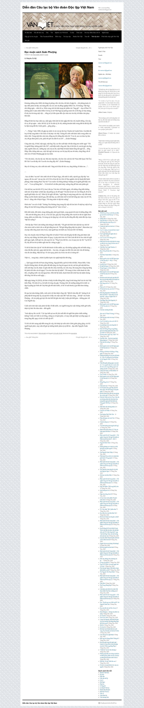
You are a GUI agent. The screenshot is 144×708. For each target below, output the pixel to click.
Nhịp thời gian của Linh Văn (107, 418)
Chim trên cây (103, 386)
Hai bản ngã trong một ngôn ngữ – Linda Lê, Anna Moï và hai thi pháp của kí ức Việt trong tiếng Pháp (109, 644)
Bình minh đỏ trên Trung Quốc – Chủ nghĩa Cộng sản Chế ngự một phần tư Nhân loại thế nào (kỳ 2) (109, 596)
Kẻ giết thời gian (104, 266)
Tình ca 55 (102, 287)
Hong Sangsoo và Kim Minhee (108, 268)
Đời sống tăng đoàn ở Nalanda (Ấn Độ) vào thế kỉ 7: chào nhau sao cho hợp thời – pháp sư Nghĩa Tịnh (109, 294)
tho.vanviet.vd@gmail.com (105, 70)
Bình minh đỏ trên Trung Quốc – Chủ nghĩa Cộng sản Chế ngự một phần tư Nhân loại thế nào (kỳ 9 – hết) (109, 437)
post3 (46, 55)
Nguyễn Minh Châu (105, 443)
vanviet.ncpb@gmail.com (104, 78)
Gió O (101, 680)
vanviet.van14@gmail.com (105, 63)
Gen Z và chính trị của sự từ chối (108, 321)
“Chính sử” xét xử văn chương (107, 650)
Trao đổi (87, 36)
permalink (74, 333)
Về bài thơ (107, 289)
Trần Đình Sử (103, 695)
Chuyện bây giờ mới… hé (84, 48)
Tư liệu (72, 32)
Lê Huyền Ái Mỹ (57, 333)
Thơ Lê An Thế (104, 617)
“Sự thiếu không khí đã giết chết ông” (109, 425)
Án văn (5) (103, 627)
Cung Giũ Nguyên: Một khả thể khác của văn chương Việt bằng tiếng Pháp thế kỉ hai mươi (109, 621)
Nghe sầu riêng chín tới (106, 494)
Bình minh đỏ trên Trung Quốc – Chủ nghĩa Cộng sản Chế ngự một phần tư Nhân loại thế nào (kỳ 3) (109, 577)
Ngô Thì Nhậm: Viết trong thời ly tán (109, 486)
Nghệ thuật (105, 32)
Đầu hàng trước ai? (105, 283)
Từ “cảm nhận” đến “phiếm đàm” (108, 509)
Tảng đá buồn (103, 220)
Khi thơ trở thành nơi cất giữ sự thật (109, 517)
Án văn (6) (103, 615)
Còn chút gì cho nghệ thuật (106, 634)
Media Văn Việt (77, 36)
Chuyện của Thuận (104, 410)
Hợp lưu (102, 684)
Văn (47, 32)
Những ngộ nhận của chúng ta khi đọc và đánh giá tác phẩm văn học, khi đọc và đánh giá (109, 655)
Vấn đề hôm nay (39, 32)
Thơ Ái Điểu (103, 374)
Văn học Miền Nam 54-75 (92, 32)
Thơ (51, 32)
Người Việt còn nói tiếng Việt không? (109, 543)
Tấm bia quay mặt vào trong (107, 317)
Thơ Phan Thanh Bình (105, 254)
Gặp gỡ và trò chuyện (31, 36)
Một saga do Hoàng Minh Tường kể (109, 638)
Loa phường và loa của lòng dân (108, 325)
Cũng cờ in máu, (108, 370)
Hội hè (101, 625)
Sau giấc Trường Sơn (31, 48)
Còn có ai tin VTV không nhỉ (107, 237)
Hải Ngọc (102, 682)
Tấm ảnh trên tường (105, 342)
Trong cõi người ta (104, 562)
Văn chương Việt (104, 697)
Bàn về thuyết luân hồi (105, 251)
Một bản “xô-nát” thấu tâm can (107, 661)
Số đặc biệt (28, 32)
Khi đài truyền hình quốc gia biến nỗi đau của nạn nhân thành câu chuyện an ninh (109, 279)
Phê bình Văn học (104, 691)
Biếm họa (58, 36)
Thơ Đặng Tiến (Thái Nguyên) (107, 300)
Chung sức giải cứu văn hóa (107, 226)
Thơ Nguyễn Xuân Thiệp (106, 452)
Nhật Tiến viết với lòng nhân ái (107, 406)
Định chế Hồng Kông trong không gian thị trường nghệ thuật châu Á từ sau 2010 (109, 330)
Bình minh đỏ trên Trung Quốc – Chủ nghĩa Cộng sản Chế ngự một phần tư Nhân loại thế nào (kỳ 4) (109, 553)
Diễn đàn (102, 676)
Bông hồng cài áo (104, 382)
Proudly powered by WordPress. (108, 703)
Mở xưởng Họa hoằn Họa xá (107, 222)
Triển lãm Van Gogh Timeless (107, 247)
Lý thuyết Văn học (104, 688)
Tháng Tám (103, 218)
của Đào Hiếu (106, 475)
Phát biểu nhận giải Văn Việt (110, 36)
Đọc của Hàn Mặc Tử (108, 513)
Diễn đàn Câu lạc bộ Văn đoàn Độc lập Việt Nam (58, 7)
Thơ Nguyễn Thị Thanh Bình (107, 572)
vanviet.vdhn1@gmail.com (105, 85)
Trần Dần (102, 583)
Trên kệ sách (95, 36)
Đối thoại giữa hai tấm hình (107, 547)
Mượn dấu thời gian (105, 689)
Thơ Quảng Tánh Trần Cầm (107, 414)
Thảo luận (79, 32)
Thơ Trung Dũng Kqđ (105, 585)
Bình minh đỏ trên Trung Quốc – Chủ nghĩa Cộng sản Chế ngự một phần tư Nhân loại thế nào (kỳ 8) (109, 463)
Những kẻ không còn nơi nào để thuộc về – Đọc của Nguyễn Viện (109, 357)
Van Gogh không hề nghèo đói (107, 234)
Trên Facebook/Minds (46, 36)
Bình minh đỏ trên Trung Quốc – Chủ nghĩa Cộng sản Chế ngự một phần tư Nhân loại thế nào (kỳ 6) (109, 503)
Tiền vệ (102, 693)
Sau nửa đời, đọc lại (108, 608)
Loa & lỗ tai (103, 264)
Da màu (102, 674)
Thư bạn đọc (67, 36)
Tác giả (27, 40)
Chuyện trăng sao (104, 422)
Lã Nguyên (103, 686)
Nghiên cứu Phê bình (61, 32)
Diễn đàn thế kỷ (104, 678)
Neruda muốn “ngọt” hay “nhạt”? (108, 334)
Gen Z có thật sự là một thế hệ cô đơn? (109, 230)
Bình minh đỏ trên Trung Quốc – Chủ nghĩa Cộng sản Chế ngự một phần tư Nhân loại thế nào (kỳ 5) (109, 522)
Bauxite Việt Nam (104, 672)
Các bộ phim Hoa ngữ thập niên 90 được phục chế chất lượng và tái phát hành (109, 389)
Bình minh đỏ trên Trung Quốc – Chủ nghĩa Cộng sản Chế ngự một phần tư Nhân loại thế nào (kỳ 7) (109, 480)
